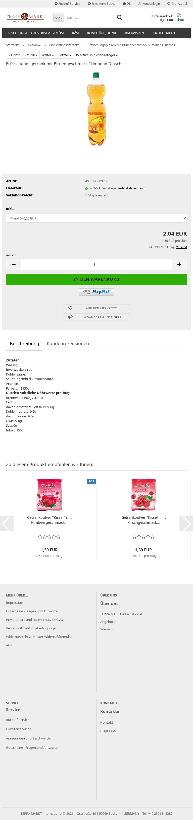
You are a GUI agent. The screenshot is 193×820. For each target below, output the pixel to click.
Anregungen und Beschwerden (29, 738)
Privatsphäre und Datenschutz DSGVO (34, 619)
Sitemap (106, 629)
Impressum (14, 602)
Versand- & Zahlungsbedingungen (32, 628)
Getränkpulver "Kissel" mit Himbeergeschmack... (49, 520)
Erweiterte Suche (103, 4)
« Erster (14, 55)
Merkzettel (178, 4)
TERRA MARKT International (41, 813)
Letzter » (65, 55)
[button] (126, 4)
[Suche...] (119, 17)
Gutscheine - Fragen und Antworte (32, 611)
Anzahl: (11, 255)
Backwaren (134, 33)
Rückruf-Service (69, 4)
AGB (9, 645)
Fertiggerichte (164, 33)
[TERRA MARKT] (26, 18)
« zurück (31, 55)
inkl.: (10, 208)
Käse (76, 33)
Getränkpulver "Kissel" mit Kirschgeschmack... (143, 520)
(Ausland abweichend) (131, 188)
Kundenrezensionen (68, 343)
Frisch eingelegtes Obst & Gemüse (36, 33)
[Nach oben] (179, 812)
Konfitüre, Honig (102, 33)
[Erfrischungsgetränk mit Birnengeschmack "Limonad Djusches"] (96, 108)
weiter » (48, 55)
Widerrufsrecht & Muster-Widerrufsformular (39, 636)
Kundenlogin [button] (150, 4)
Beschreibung (24, 343)
